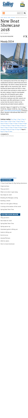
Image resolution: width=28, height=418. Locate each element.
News (9, 17)
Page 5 (6, 121)
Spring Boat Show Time (7, 209)
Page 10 (2, 123)
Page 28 (9, 129)
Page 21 (2, 127)
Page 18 (14, 125)
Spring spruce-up (5, 226)
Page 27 (4, 129)
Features (13, 17)
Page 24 (17, 127)
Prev (12, 119)
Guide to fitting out (6, 232)
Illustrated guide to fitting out (9, 229)
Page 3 (23, 119)
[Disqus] (14, 157)
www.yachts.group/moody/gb (12, 111)
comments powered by (8, 178)
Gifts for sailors (5, 241)
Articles (5, 17)
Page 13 (17, 123)
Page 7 (14, 121)
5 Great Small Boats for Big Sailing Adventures (14, 183)
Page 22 (7, 127)
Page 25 (21, 127)
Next (11, 131)
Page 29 (14, 129)
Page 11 (7, 123)
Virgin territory (5, 186)
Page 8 (18, 121)
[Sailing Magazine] (8, 5)
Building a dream (5, 201)
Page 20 (23, 125)
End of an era (4, 235)
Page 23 (12, 127)
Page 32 (2, 131)
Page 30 (19, 129)
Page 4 (2, 121)
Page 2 (19, 119)
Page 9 (22, 121)
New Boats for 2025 (6, 195)
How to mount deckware (8, 244)
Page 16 (5, 125)
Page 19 (19, 125)
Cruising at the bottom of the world (11, 206)
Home (2, 17)
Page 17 (9, 125)
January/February (5, 238)
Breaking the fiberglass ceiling (9, 198)
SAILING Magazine (7, 36)
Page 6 (10, 121)
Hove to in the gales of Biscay (9, 203)
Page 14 (21, 123)
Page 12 (12, 123)
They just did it (5, 189)
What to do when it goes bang (9, 192)
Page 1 (15, 119)
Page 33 (7, 131)
